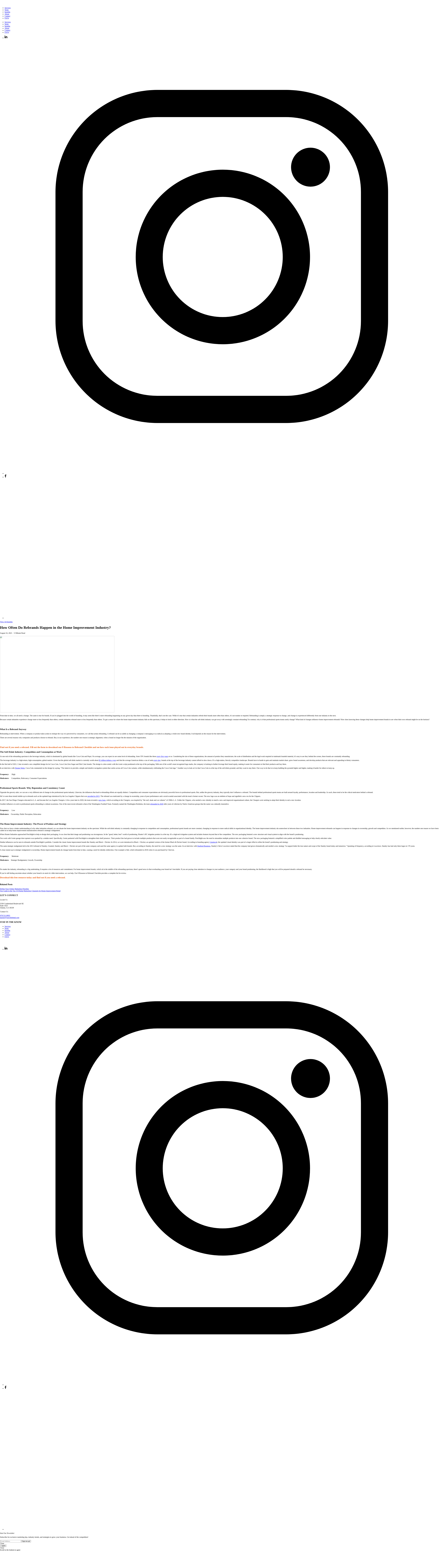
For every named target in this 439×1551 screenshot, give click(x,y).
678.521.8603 (5, 915)
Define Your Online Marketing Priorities (14, 889)
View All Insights (6, 622)
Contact (7, 16)
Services (8, 8)
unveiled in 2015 (93, 796)
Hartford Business (203, 846)
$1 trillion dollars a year (107, 760)
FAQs (7, 18)
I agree (3, 1546)
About (7, 14)
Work (7, 10)
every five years (162, 756)
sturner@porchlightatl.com (9, 918)
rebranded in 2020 (156, 804)
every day (157, 760)
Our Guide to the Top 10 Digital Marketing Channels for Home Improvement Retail (30, 891)
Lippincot (213, 842)
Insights (7, 12)
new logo (102, 800)
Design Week (20, 768)
